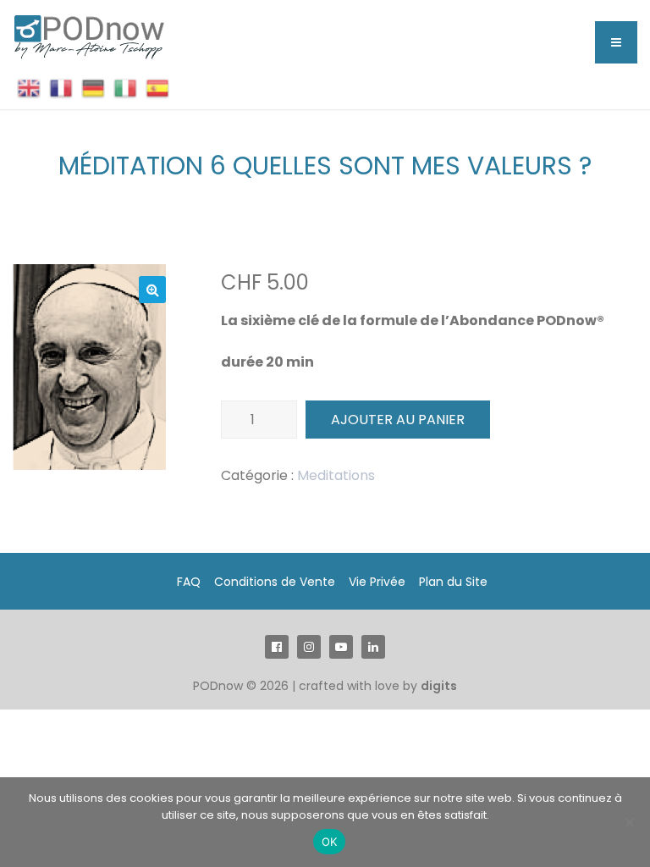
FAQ (189, 581)
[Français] (61, 88)
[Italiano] (125, 88)
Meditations (336, 475)
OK (330, 841)
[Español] (157, 88)
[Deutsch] (93, 88)
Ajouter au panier (398, 419)
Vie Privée (377, 581)
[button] (152, 289)
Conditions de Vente (274, 581)
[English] (29, 88)
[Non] (628, 822)
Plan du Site (453, 581)
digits (439, 685)
